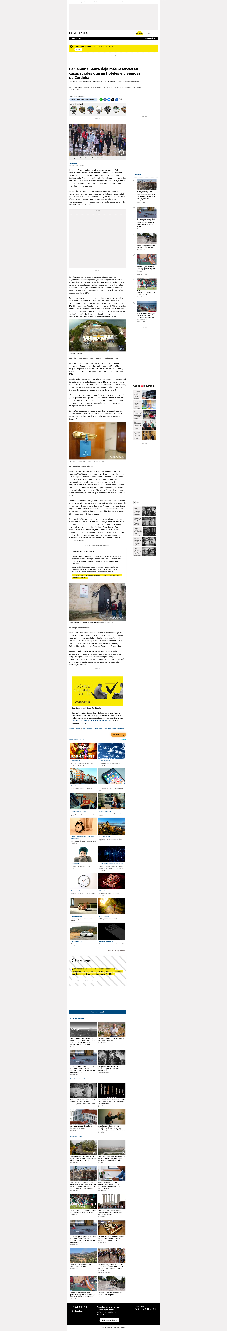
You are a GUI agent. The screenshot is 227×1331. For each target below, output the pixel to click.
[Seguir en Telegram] (143, 1309)
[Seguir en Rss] (155, 1309)
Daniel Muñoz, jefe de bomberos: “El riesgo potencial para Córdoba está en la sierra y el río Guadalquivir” (138, 532)
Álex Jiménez (140, 297)
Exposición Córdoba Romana (115, 1)
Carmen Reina (102, 1190)
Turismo (78, 728)
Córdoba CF (131, 1)
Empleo (81, 1)
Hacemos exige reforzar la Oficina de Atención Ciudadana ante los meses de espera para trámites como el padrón (111, 1268)
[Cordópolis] (81, 1307)
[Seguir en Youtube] (148, 1309)
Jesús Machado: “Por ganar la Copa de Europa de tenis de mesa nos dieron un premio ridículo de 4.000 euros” (137, 552)
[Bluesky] (108, 99)
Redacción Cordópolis (104, 1272)
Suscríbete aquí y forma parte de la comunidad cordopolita (92, 720)
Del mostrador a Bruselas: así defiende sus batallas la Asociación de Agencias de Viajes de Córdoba (137, 425)
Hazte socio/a (139, 33)
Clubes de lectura (125, 1)
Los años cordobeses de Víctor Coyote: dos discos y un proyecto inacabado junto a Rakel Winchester (111, 1128)
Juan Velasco (73, 163)
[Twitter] (112, 99)
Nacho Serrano (73, 1214)
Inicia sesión (148, 33)
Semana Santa (98, 728)
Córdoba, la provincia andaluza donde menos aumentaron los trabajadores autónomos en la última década (109, 1185)
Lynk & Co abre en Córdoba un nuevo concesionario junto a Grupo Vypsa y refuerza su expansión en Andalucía (138, 395)
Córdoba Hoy (75, 38)
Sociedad (71, 728)
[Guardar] (120, 99)
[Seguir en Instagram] (145, 1309)
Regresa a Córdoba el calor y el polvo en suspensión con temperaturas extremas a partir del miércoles (111, 1158)
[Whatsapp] (101, 99)
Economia (121, 728)
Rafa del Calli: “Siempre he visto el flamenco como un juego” (82, 1101)
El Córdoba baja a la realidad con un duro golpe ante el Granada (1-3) (83, 1211)
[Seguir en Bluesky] (136, 1309)
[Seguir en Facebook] (140, 1309)
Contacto (123, 1327)
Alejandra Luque (74, 1074)
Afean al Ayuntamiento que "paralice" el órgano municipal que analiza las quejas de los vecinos (146, 269)
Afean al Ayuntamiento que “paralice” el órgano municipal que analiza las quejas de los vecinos (82, 1295)
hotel (83, 728)
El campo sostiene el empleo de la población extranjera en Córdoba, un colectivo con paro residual (83, 1158)
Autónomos (100, 1)
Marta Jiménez (102, 1042)
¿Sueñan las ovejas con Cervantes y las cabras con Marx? (111, 1039)
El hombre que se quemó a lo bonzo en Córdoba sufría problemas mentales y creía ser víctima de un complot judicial (83, 1069)
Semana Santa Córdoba (110, 728)
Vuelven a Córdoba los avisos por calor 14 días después (110, 1294)
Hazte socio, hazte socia (84, 980)
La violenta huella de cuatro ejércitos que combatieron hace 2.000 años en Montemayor (111, 1102)
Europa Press (102, 1242)
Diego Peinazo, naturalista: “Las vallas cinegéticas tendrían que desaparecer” (109, 1068)
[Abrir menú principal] (157, 33)
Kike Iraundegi (102, 1162)
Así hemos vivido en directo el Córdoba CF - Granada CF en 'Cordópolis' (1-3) (146, 292)
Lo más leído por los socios (79, 1018)
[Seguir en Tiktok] (151, 1309)
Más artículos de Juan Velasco (80, 1079)
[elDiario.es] (81, 1311)
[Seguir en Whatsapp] (153, 1309)
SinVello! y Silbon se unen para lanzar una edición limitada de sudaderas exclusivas (137, 435)
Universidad (106, 1)
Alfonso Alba (73, 1046)
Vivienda (89, 728)
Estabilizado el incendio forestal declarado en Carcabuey (81, 1266)
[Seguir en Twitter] (139, 1309)
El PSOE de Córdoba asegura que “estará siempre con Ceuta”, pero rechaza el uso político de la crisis (146, 316)
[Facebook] (105, 99)
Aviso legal (116, 1327)
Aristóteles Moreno (103, 1072)
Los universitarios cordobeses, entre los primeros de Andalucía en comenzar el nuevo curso (111, 1239)
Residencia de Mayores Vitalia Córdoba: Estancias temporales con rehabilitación (137, 405)
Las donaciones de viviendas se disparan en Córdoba (81, 1127)
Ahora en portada (76, 1136)
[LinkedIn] (116, 99)
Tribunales (95, 1)
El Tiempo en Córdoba (88, 1)
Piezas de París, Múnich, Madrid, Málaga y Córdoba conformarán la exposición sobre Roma (110, 1212)
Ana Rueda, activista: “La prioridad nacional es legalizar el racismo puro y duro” (137, 542)
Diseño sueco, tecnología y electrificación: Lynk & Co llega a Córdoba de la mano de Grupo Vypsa (138, 415)
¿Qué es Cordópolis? (107, 1327)
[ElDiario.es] (151, 38)
